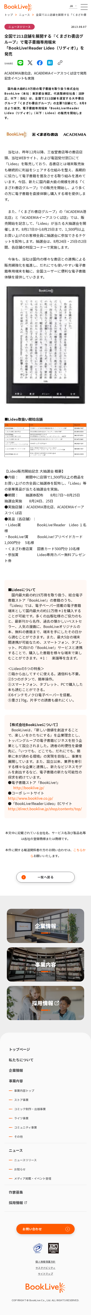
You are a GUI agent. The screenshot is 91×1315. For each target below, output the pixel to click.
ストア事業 (21, 1100)
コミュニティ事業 (25, 1127)
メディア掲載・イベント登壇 (32, 1178)
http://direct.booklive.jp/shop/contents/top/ (45, 808)
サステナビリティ (46, 1267)
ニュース (24, 14)
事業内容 (16, 1080)
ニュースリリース (19, 26)
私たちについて (21, 1059)
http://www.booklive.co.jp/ (30, 798)
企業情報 (16, 1070)
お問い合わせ (32, 1229)
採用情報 (16, 1202)
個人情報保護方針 (45, 1261)
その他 (18, 1136)
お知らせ (20, 1169)
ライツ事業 (21, 1118)
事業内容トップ (24, 1090)
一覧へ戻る (46, 877)
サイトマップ (45, 1273)
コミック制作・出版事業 (30, 1109)
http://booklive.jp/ (28, 787)
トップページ (19, 1049)
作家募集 (16, 1192)
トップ (8, 14)
